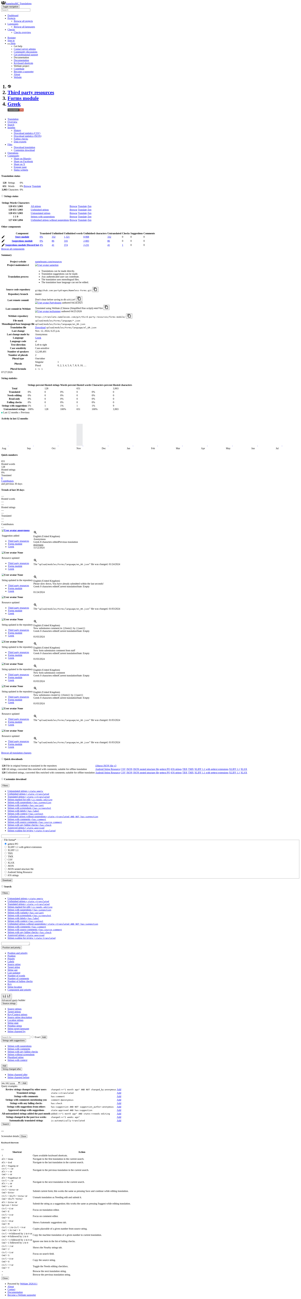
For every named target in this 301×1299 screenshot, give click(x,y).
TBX (184, 769)
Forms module (23, 98)
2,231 (86, 245)
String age (13, 970)
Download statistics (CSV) (27, 133)
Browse (27, 186)
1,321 (67, 236)
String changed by (17, 1031)
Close (23, 1136)
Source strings (14, 1009)
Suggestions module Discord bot (22, 245)
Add (44, 1037)
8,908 (86, 236)
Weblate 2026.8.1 (28, 1283)
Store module (22, 236)
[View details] (35, 533)
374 (66, 245)
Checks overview (22, 32)
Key (10, 984)
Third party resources (31, 92)
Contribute (19, 68)
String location (15, 987)
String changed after (17, 1074)
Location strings (15, 1020)
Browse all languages (24, 26)
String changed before (18, 1077)
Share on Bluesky (22, 158)
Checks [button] (11, 29)
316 (66, 241)
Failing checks (21, 139)
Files (10, 144)
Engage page (20, 167)
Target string (14, 967)
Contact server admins (25, 49)
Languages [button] (13, 24)
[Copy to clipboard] (95, 289)
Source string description (20, 1017)
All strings (36, 206)
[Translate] (3, 237)
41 (53, 245)
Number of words (16, 975)
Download (40, 327)
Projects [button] (11, 18)
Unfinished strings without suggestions (50, 220)
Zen (89, 206)
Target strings (14, 1011)
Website (18, 77)
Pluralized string (16, 1057)
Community (13, 155)
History (17, 130)
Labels (11, 961)
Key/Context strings (17, 1014)
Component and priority (19, 989)
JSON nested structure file (146, 769)
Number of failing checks (20, 981)
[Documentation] (2, 196)
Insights (11, 127)
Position (12, 956)
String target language (18, 1028)
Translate (36, 186)
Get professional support (26, 54)
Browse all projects (23, 21)
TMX (191, 769)
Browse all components (12, 249)
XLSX (243, 769)
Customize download (24, 150)
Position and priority (18, 953)
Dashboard (13, 15)
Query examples (9, 1086)
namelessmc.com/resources (48, 261)
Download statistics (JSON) (27, 136)
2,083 (86, 241)
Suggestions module (22, 241)
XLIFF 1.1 (234, 769)
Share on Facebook (23, 161)
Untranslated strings (40, 213)
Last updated (14, 972)
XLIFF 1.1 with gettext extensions (211, 769)
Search (11, 124)
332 (53, 236)
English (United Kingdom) (46, 536)
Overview (12, 122)
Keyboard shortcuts (23, 63)
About (17, 74)
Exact (37, 1037)
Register (12, 37)
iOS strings (176, 769)
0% (41, 236)
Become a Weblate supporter (22, 1295)
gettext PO (165, 769)
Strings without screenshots (21, 1054)
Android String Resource (107, 769)
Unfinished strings (40, 209)
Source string (14, 964)
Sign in (11, 40)
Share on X (19, 164)
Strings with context (17, 1060)
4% (41, 245)
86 (53, 241)
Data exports (20, 141)
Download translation (24, 147)
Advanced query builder (13, 1000)
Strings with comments (19, 1049)
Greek (14, 104)
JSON (129, 769)
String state (13, 1023)
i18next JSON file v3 (105, 765)
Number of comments (18, 978)
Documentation (21, 60)
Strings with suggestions (43, 216)
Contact (11, 1289)
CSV (123, 769)
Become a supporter (24, 71)
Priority (11, 958)
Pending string (15, 1025)
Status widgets (21, 170)
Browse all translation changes (16, 752)
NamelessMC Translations (18, 3)
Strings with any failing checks (23, 1051)
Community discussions (25, 51)
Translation (13, 119)
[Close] (2, 1131)
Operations (13, 153)
